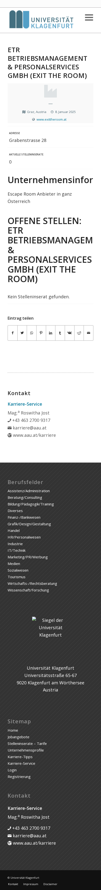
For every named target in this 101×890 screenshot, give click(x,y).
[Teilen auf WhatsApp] (31, 333)
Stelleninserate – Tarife (27, 743)
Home (13, 730)
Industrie (15, 543)
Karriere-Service (21, 763)
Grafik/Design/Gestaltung (29, 523)
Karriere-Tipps (20, 756)
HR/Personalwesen (24, 537)
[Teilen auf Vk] (69, 333)
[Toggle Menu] (88, 17)
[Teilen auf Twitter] (22, 333)
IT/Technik (16, 550)
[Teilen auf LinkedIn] (50, 333)
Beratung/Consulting (25, 497)
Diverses (15, 510)
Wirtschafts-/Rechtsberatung (32, 583)
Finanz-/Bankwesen (24, 517)
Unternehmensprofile (26, 750)
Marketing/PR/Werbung (28, 556)
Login (12, 769)
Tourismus (16, 576)
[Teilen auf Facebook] (12, 333)
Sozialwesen (18, 570)
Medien (14, 563)
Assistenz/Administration (29, 490)
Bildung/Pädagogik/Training (31, 503)
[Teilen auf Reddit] (79, 333)
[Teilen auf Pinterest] (41, 333)
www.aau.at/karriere (34, 435)
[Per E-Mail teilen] (88, 333)
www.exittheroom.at (51, 119)
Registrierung (19, 776)
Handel (14, 530)
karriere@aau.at (29, 428)
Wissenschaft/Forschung (28, 590)
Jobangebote (18, 736)
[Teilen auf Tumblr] (60, 333)
